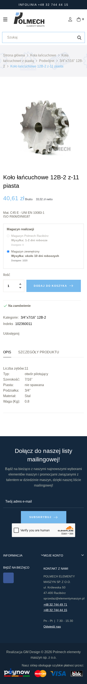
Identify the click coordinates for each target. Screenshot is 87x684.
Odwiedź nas (52, 626)
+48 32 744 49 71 (55, 604)
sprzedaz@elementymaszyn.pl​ (64, 598)
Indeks (8, 324)
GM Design (31, 652)
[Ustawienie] (70, 20)
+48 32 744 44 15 (55, 610)
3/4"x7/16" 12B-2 (33, 317)
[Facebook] (8, 578)
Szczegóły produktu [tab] (38, 352)
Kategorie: (11, 317)
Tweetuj (30, 334)
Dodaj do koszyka (50, 285)
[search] (79, 37)
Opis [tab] (7, 352)
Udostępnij (24, 334)
